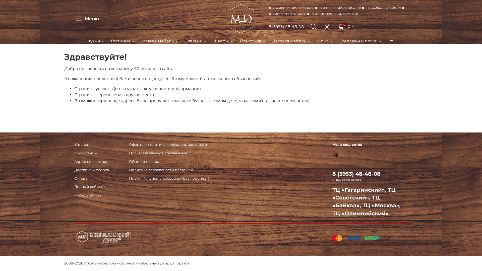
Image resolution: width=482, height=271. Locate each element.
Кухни (94, 41)
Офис (323, 41)
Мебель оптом (87, 195)
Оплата (81, 178)
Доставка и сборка (91, 170)
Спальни (194, 41)
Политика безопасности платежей (161, 170)
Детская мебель (289, 41)
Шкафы (221, 41)
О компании (85, 153)
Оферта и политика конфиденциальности (168, 144)
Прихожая (250, 41)
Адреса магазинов (91, 161)
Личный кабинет (89, 186)
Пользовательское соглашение (158, 153)
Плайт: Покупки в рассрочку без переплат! (169, 178)
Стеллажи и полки (358, 41)
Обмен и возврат (145, 161)
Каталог (81, 144)
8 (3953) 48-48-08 (286, 26)
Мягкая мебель (158, 41)
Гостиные (121, 41)
